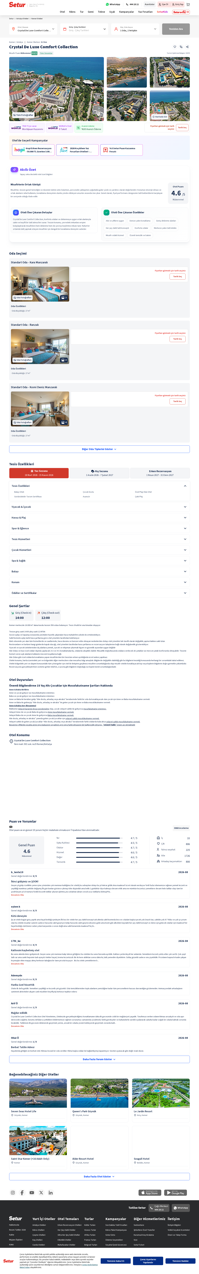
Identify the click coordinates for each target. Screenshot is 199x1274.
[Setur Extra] (181, 12)
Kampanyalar (126, 12)
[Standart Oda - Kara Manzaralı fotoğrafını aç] (40, 284)
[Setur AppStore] (151, 1195)
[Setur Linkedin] (52, 1195)
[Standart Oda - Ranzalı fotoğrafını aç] (40, 346)
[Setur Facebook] (23, 1195)
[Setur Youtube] (33, 1195)
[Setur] (17, 4)
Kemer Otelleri (37, 18)
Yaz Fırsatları (145, 12)
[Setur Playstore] (177, 1195)
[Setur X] (42, 1195)
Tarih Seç (177, 276)
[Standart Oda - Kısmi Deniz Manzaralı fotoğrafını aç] (40, 408)
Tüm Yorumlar (46, 53)
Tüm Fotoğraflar (24, 115)
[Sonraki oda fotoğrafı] (64, 284)
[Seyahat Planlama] (187, 4)
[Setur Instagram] (14, 1195)
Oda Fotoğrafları (23, 297)
